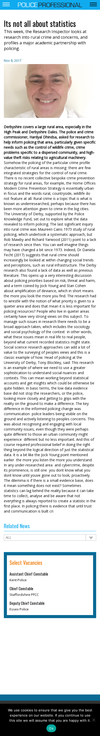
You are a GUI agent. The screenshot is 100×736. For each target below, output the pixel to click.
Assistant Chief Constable (28, 574)
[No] (93, 719)
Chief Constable (21, 588)
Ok (51, 728)
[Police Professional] (50, 4)
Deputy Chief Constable (27, 603)
